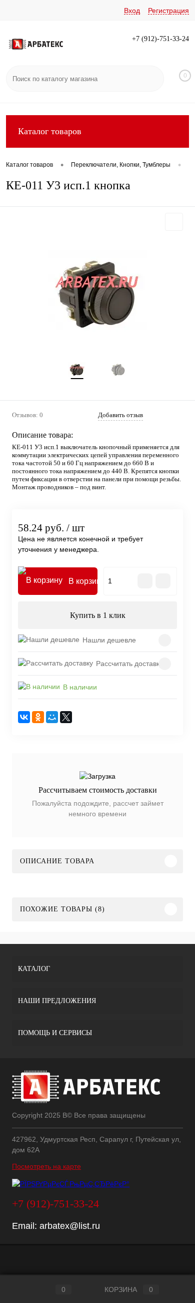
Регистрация (168, 11)
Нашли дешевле (109, 640)
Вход (132, 11)
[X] (66, 717)
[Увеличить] (97, 293)
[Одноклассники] (38, 717)
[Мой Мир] (52, 717)
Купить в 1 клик (98, 615)
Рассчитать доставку (129, 664)
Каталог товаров (50, 131)
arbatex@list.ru (70, 1226)
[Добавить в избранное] (174, 222)
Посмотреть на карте (46, 1166)
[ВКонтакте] (24, 717)
